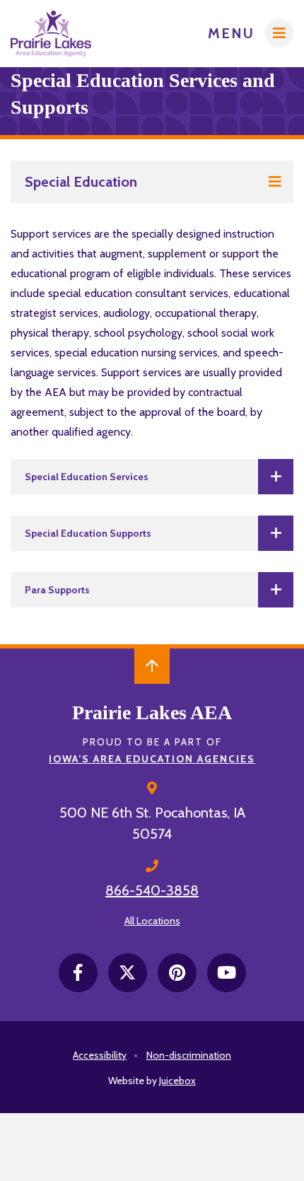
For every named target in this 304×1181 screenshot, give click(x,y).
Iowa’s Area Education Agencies (152, 758)
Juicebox (177, 1080)
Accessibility (100, 1055)
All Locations (152, 920)
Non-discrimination (188, 1055)
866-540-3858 (152, 890)
